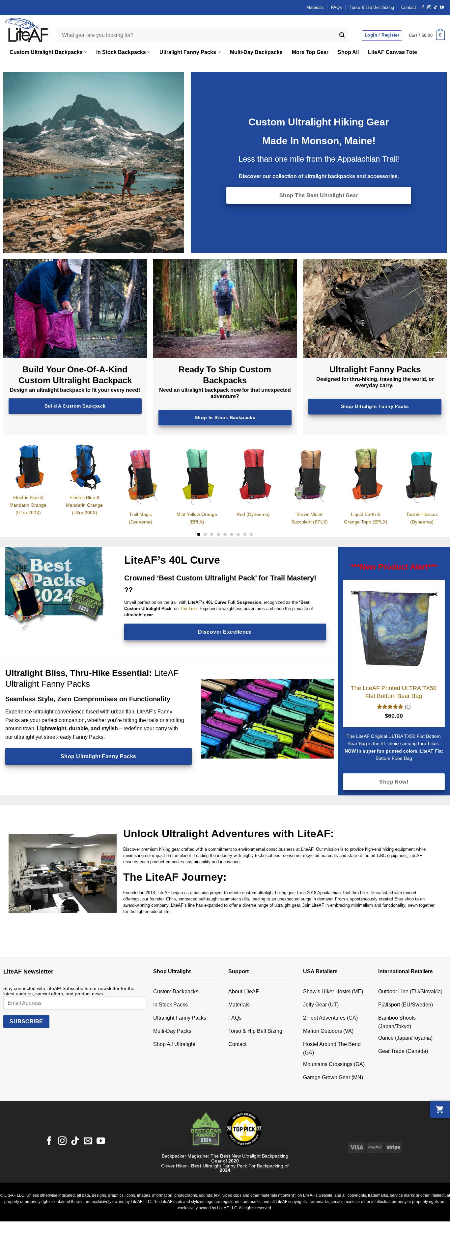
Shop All (348, 52)
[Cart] (440, 1109)
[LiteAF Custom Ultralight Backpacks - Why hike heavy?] (26, 29)
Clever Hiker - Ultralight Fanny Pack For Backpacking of (225, 1168)
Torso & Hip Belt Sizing (372, 7)
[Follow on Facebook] (423, 7)
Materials (315, 7)
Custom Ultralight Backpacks (46, 52)
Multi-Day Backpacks (256, 52)
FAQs (336, 7)
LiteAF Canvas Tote (392, 52)
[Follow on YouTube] (442, 7)
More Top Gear (310, 52)
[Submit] (342, 35)
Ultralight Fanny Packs (187, 52)
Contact (408, 7)
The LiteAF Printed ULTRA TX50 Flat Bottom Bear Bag (393, 691)
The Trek (188, 608)
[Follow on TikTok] (435, 7)
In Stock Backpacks (121, 52)
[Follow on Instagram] (429, 7)
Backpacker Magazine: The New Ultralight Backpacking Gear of (225, 1159)
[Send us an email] (88, 1141)
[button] (427, 35)
